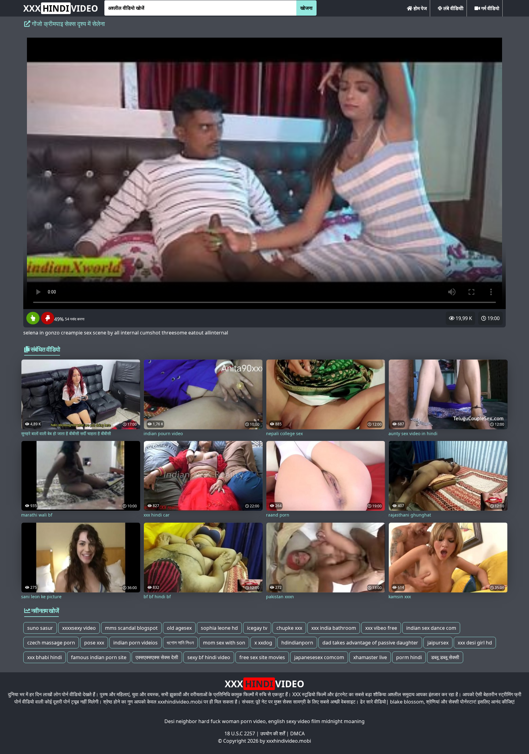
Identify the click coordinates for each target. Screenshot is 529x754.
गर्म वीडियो (489, 8)
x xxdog (263, 642)
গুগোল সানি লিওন (180, 642)
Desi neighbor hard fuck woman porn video (215, 721)
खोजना (306, 8)
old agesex (179, 628)
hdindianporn (297, 642)
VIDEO (60, 8)
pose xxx (94, 642)
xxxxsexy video (79, 628)
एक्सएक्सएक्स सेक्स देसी (157, 657)
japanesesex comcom (319, 657)
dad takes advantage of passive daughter (370, 642)
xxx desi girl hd (475, 642)
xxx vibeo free (381, 628)
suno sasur (40, 628)
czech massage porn (51, 642)
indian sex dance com (431, 628)
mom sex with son (224, 642)
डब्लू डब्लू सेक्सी (445, 657)
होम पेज (419, 8)
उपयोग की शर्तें (272, 733)
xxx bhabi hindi (44, 657)
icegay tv (257, 628)
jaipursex (437, 642)
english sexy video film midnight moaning (316, 721)
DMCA (297, 733)
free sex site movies (262, 657)
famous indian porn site (98, 657)
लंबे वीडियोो (452, 8)
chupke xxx (289, 628)
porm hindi (409, 657)
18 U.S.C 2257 (239, 733)
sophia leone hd (219, 628)
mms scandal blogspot (131, 628)
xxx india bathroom (333, 628)
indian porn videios (135, 642)
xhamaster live (370, 657)
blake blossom (407, 701)
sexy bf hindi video (208, 657)
